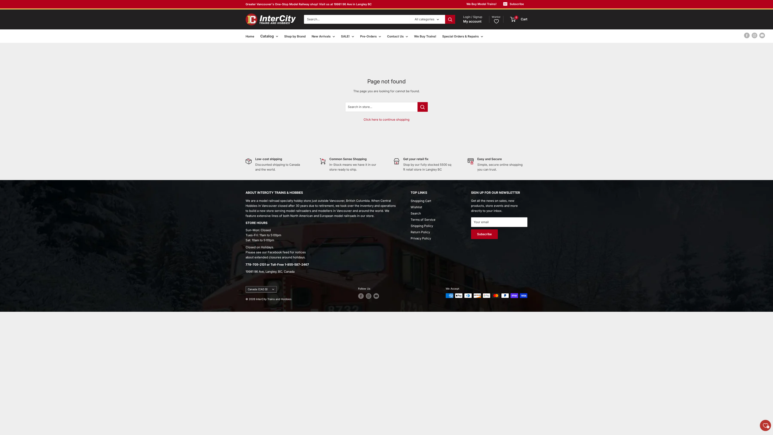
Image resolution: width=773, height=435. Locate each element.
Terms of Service (423, 220)
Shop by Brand (295, 36)
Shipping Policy (422, 226)
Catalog (267, 36)
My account (472, 21)
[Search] (450, 19)
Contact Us (395, 36)
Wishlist (416, 207)
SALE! (345, 36)
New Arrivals (321, 36)
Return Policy (420, 232)
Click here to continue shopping (386, 119)
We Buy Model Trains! (481, 4)
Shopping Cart (421, 201)
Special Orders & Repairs (460, 36)
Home (250, 36)
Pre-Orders (368, 36)
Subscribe (517, 4)
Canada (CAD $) (258, 289)
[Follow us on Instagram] (754, 35)
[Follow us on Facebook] (747, 35)
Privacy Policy (421, 238)
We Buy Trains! (425, 36)
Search (416, 213)
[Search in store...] (423, 107)
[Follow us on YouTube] (762, 35)
